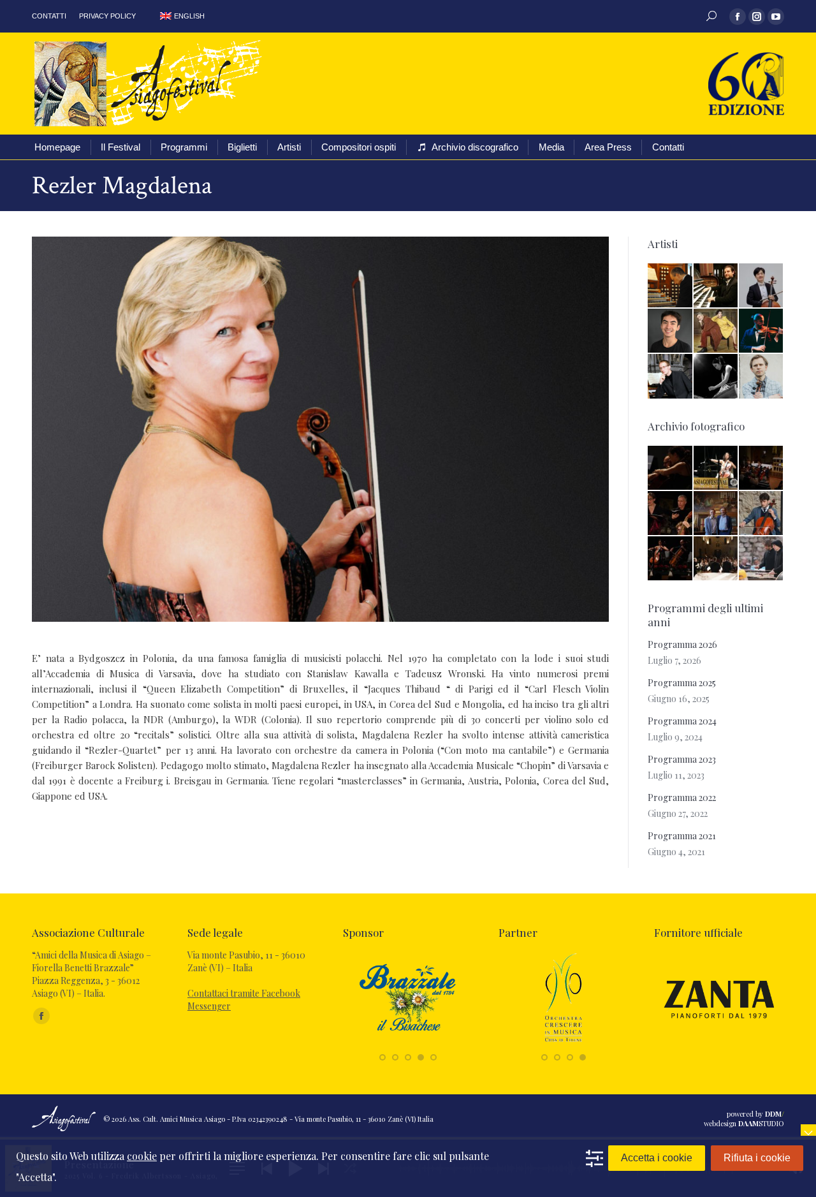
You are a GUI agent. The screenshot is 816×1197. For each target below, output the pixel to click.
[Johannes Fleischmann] (761, 331)
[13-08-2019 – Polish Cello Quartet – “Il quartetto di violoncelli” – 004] (761, 468)
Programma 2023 (682, 759)
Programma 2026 (682, 644)
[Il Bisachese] (408, 1043)
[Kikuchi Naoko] (716, 376)
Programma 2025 (682, 683)
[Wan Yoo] (761, 286)
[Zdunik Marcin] (761, 376)
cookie (142, 1156)
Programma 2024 (682, 721)
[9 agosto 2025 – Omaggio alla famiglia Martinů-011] (716, 559)
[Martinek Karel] (716, 286)
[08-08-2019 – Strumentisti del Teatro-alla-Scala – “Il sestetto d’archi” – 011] (670, 559)
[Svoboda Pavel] (670, 376)
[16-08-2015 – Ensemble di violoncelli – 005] (761, 513)
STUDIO (761, 1123)
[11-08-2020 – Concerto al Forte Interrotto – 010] (761, 559)
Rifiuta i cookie (757, 1157)
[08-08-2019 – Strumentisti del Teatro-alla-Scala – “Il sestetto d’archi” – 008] (670, 468)
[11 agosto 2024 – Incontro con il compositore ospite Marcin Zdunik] (716, 513)
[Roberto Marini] (670, 286)
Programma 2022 (682, 797)
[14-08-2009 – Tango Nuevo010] (716, 468)
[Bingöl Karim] (670, 331)
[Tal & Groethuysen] (716, 331)
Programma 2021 (682, 836)
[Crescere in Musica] (564, 1043)
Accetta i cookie (656, 1157)
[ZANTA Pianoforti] (719, 1043)
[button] (382, 1057)
